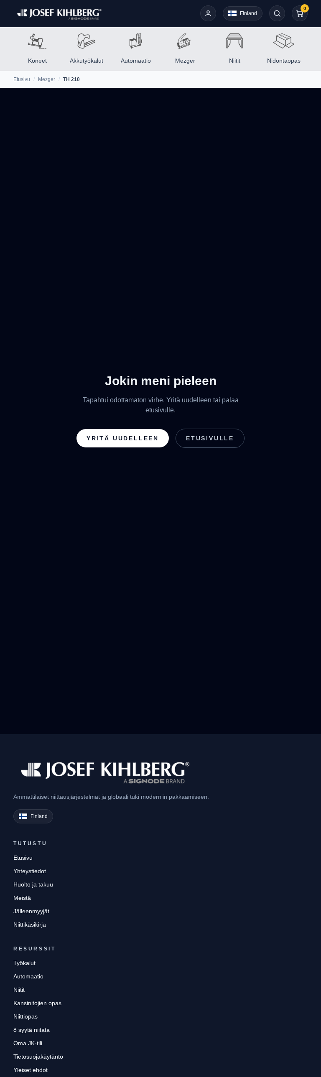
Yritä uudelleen (123, 438)
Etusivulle (210, 438)
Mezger (46, 79)
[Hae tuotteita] (277, 13)
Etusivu (21, 79)
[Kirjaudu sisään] (208, 13)
